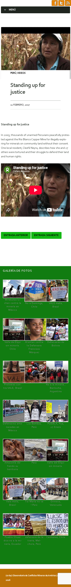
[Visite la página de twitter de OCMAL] (61, 3)
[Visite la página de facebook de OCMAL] (55, 3)
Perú (13, 73)
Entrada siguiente (46, 235)
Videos (21, 73)
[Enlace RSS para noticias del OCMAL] (68, 3)
